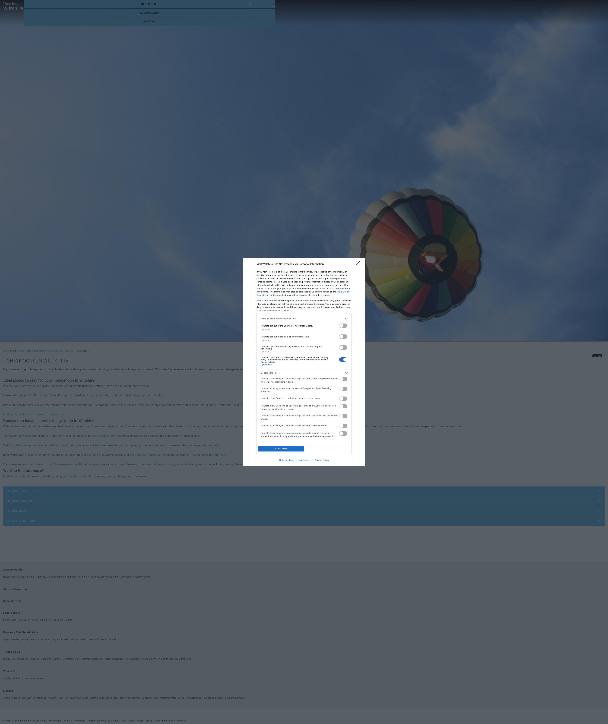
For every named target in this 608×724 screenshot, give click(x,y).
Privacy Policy (322, 460)
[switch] (343, 326)
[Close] (359, 264)
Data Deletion (286, 460)
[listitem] (304, 318)
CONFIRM (281, 449)
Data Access (304, 460)
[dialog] (304, 362)
